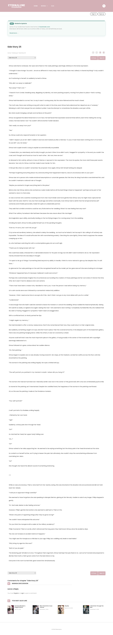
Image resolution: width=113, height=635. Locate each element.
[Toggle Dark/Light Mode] (103, 52)
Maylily (67, 606)
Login (22, 593)
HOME (36, 6)
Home (9, 53)
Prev (94, 58)
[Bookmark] (100, 52)
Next (101, 58)
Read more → (14, 33)
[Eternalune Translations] (18, 6)
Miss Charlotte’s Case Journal (46, 606)
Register (16, 593)
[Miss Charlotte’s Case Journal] (36, 609)
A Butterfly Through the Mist (96, 606)
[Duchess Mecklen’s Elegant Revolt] (11, 609)
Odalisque (15, 53)
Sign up (101, 14)
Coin (52, 6)
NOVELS (43, 6)
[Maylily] (61, 609)
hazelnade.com (44, 27)
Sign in (94, 14)
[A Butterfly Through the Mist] (86, 609)
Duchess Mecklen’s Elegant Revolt (20, 606)
